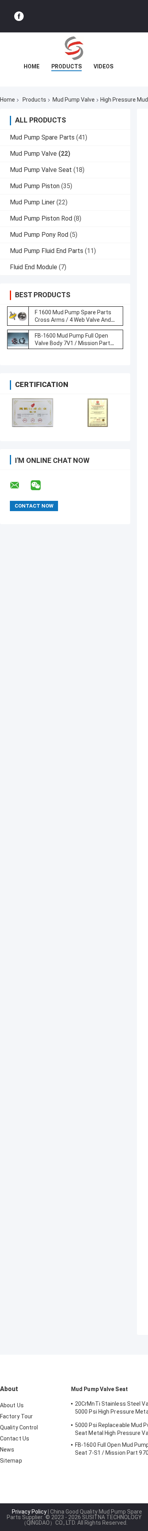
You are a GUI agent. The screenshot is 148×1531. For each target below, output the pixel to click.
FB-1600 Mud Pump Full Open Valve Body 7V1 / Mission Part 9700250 (72, 343)
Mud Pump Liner (32, 202)
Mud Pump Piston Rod (41, 218)
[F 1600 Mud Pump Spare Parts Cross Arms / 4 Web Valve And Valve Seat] (17, 316)
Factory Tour (16, 1416)
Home (31, 66)
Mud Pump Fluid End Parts (46, 251)
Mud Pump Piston (35, 186)
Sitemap (11, 1460)
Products (66, 66)
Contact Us (14, 1438)
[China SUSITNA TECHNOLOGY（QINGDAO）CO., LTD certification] (32, 412)
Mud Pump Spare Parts (42, 137)
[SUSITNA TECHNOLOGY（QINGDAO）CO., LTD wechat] (41, 485)
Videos (103, 66)
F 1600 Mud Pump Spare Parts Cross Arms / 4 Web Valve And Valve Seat (73, 319)
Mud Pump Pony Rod (39, 234)
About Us (12, 1405)
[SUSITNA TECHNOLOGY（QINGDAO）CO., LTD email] (20, 485)
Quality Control (19, 1427)
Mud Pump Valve (73, 99)
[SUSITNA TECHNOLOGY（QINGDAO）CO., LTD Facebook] (19, 16)
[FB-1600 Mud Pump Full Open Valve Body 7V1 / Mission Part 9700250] (17, 339)
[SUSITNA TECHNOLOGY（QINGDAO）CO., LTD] (74, 48)
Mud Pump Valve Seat (41, 170)
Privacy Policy (29, 1511)
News (7, 1449)
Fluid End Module (33, 267)
